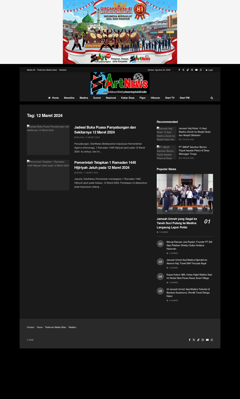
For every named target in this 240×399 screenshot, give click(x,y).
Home (55, 97)
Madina (84, 97)
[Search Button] (212, 97)
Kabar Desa (127, 97)
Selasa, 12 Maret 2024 (88, 137)
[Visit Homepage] (120, 83)
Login (210, 69)
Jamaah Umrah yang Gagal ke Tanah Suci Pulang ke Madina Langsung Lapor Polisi (177, 223)
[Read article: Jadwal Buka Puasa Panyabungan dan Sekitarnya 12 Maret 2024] (48, 140)
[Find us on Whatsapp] (201, 69)
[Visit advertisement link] (120, 32)
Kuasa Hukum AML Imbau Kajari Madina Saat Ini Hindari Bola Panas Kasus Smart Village (189, 276)
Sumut (97, 97)
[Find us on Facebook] (179, 69)
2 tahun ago (187, 139)
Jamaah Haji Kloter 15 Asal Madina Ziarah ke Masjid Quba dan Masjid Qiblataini (195, 132)
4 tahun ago (187, 158)
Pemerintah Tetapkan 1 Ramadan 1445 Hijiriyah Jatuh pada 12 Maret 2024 (105, 165)
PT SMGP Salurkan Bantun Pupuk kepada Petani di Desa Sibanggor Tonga (194, 150)
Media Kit (31, 69)
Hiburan (155, 97)
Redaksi (62, 69)
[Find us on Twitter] (183, 69)
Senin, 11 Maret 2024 (87, 172)
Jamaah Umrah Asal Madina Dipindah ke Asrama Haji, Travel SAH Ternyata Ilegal (187, 261)
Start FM (185, 97)
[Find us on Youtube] (196, 69)
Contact (30, 327)
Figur (143, 97)
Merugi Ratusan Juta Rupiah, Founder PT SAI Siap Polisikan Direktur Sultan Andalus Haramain (189, 245)
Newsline (69, 97)
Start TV (170, 97)
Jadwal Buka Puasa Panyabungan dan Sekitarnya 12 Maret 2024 (105, 129)
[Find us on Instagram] (192, 69)
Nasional (111, 97)
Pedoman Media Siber (47, 69)
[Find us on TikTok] (188, 69)
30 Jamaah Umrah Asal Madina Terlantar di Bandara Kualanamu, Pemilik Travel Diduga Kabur (188, 292)
